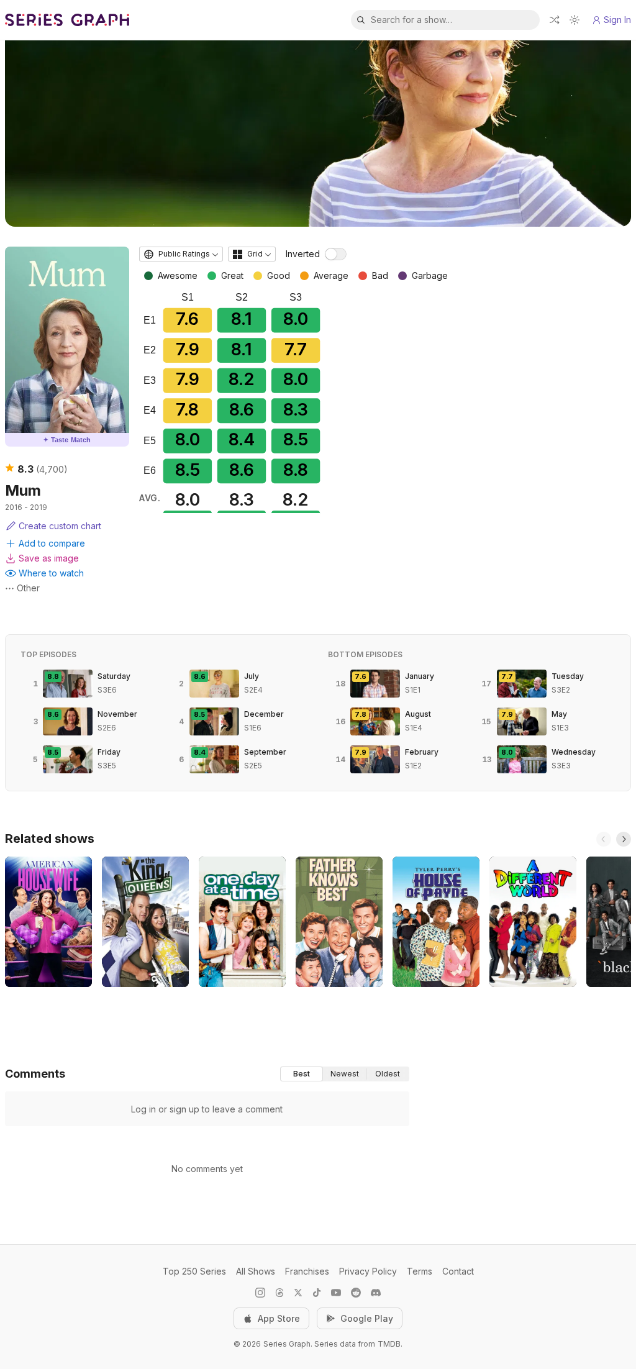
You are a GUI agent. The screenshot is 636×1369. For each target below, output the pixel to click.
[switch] (336, 254)
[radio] (301, 1074)
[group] (344, 1074)
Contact (458, 1271)
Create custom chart (60, 526)
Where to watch (51, 573)
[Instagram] (260, 1293)
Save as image (49, 558)
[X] (298, 1292)
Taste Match (67, 439)
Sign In (617, 19)
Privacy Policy (368, 1271)
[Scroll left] (603, 839)
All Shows (255, 1271)
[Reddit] (356, 1293)
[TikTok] (316, 1292)
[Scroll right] (623, 839)
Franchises (307, 1271)
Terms (419, 1271)
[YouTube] (336, 1293)
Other (28, 588)
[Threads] (279, 1292)
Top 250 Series (194, 1271)
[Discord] (376, 1293)
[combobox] (181, 254)
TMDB (389, 1344)
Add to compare (52, 543)
